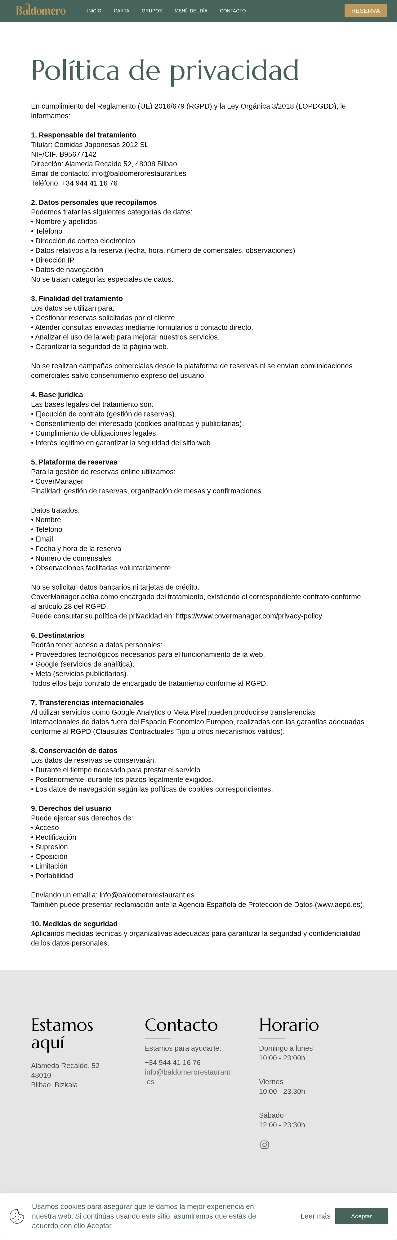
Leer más (316, 1216)
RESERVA (365, 10)
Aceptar (361, 1216)
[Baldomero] (41, 11)
